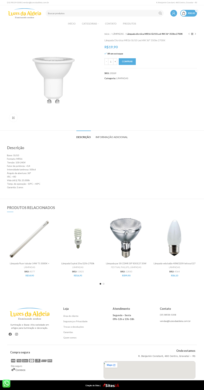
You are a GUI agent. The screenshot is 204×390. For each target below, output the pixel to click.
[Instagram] (16, 334)
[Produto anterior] (189, 34)
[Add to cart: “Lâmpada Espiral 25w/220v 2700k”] (98, 220)
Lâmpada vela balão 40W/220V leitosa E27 (174, 263)
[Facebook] (10, 334)
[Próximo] (195, 34)
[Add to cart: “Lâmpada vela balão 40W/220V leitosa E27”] (195, 220)
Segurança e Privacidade (75, 321)
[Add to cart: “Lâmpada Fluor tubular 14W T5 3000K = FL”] (50, 220)
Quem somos (69, 337)
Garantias (68, 332)
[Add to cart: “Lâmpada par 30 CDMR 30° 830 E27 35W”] (146, 220)
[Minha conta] (174, 13)
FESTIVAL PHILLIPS (120, 267)
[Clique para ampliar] (13, 118)
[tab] (83, 135)
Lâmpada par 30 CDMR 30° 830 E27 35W (126, 263)
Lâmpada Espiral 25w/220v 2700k (77, 263)
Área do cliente (70, 316)
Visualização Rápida (50, 227)
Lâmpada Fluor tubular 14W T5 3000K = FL (29, 265)
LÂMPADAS (118, 34)
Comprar (127, 61)
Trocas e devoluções (73, 326)
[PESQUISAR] (160, 13)
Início (107, 34)
